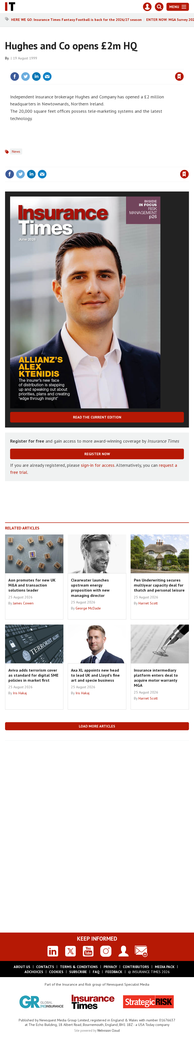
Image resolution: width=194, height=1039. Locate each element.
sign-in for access (97, 465)
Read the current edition (97, 417)
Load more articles (97, 726)
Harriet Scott (148, 603)
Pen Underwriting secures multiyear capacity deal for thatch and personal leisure (159, 585)
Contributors (136, 967)
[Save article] (179, 76)
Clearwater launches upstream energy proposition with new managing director (90, 588)
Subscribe (78, 972)
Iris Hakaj (20, 693)
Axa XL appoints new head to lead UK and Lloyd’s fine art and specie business (95, 675)
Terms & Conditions (79, 967)
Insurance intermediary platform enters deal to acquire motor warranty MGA (156, 678)
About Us (22, 967)
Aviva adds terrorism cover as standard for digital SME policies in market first (33, 675)
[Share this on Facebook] (14, 76)
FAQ (96, 972)
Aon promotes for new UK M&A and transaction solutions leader (32, 585)
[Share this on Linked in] (36, 76)
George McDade (88, 608)
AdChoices (34, 972)
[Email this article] (47, 76)
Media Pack (165, 967)
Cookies (56, 972)
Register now (97, 454)
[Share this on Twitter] (25, 76)
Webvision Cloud (108, 1030)
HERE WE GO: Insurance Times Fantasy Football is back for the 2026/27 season (76, 19)
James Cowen (23, 603)
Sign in (119, 66)
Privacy (110, 967)
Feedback (113, 972)
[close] (183, 66)
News (16, 151)
